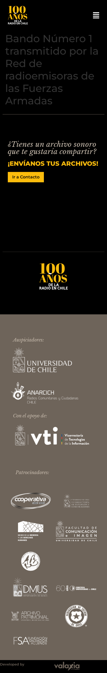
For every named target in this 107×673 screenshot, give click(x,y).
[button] (96, 15)
